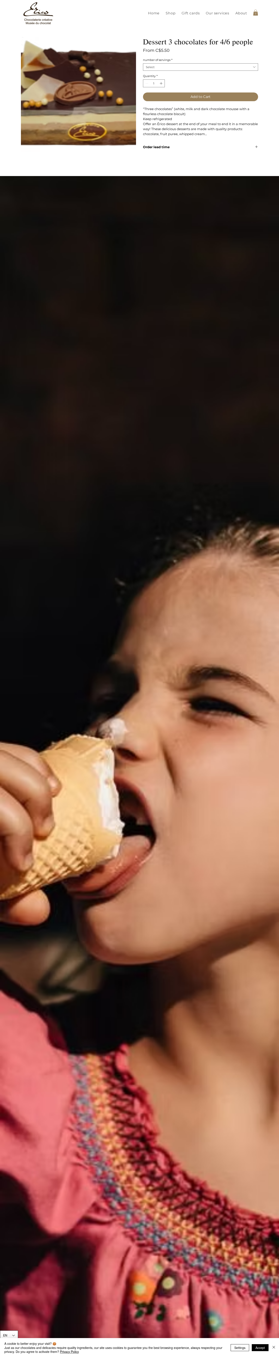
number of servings (157, 60)
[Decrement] (146, 83)
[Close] (273, 1348)
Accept (260, 1347)
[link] (255, 12)
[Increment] (161, 83)
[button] (170, 13)
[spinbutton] (154, 83)
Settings (239, 1347)
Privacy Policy (69, 1351)
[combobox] (200, 67)
